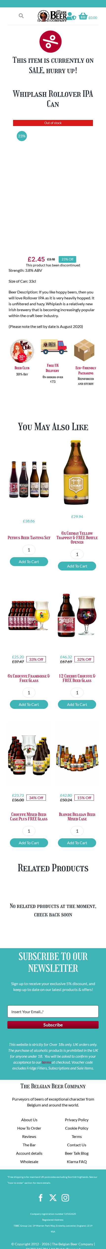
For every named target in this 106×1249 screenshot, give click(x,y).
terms (46, 1062)
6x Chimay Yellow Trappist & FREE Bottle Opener (77, 538)
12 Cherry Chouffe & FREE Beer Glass (77, 678)
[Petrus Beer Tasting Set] (29, 476)
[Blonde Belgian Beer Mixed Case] (77, 753)
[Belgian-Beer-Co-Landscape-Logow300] (52, 11)
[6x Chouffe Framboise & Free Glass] (29, 615)
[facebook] (40, 1197)
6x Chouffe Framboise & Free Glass (29, 678)
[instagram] (65, 1197)
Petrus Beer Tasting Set (29, 537)
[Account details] (71, 16)
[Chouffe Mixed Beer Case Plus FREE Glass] (29, 753)
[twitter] (53, 1197)
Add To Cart (29, 561)
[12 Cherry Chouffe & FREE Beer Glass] (77, 615)
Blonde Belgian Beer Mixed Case (77, 817)
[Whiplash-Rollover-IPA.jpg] (53, 180)
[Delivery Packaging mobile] (53, 338)
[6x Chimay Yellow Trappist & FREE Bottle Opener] (77, 472)
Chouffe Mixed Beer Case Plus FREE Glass (29, 817)
